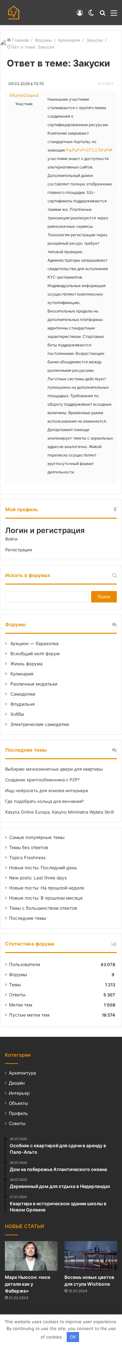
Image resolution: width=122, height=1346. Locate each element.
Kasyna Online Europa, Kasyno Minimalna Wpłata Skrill (59, 812)
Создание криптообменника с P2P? (42, 779)
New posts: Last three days (38, 877)
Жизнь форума (26, 663)
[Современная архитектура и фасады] (13, 13)
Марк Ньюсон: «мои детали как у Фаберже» (27, 1284)
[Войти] (79, 15)
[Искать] (102, 15)
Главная (20, 40)
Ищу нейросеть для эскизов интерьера (46, 790)
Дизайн (17, 1083)
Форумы (43, 40)
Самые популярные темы (36, 837)
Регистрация (18, 549)
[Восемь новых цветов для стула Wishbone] (90, 1256)
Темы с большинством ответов (43, 908)
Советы (17, 1123)
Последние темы (27, 918)
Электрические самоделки (39, 724)
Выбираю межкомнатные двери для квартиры (54, 769)
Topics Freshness (27, 857)
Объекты (18, 1103)
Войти (11, 539)
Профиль (18, 1113)
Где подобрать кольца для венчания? (44, 801)
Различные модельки (33, 684)
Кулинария (69, 40)
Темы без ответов (28, 847)
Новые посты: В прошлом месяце (46, 898)
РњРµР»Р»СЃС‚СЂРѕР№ (89, 150)
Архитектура (22, 1073)
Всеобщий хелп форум (34, 653)
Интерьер (19, 1093)
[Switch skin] (91, 15)
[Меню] (114, 15)
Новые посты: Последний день (43, 867)
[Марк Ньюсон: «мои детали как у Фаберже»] (31, 1256)
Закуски (94, 40)
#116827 (106, 83)
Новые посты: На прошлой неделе (46, 887)
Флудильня (22, 704)
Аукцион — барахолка (34, 643)
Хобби (16, 714)
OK (73, 1336)
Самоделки (22, 694)
